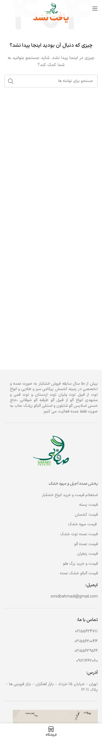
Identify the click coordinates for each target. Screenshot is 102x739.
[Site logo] (51, 8)
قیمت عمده (79, 534)
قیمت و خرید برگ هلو (80, 564)
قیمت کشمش (86, 515)
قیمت (83, 524)
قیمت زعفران (87, 554)
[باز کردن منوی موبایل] (95, 8)
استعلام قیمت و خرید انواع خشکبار (70, 495)
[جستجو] (10, 81)
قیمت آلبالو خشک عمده (79, 573)
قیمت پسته (88, 505)
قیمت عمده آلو (86, 544)
